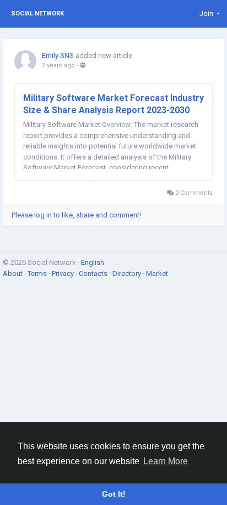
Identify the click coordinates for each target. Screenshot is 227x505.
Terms (38, 273)
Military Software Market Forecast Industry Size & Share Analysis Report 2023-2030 (113, 104)
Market (157, 273)
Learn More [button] (165, 461)
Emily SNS (58, 55)
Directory (127, 273)
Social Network (37, 13)
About (13, 273)
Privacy (63, 273)
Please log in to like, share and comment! (76, 215)
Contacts (94, 273)
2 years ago (58, 65)
